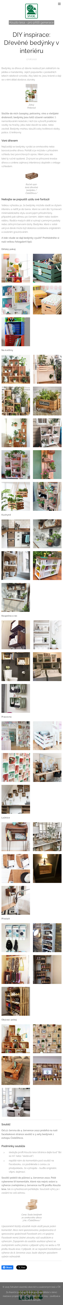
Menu (59, 4)
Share (9, 1267)
